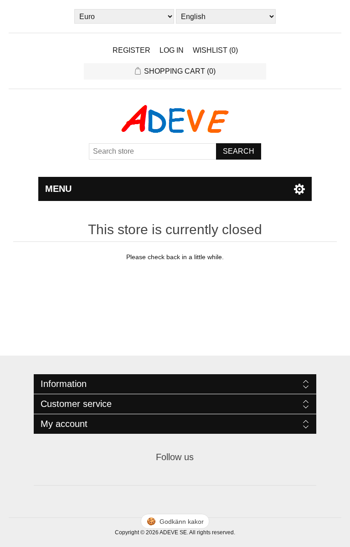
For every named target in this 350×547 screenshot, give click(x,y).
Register (131, 50)
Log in (172, 50)
